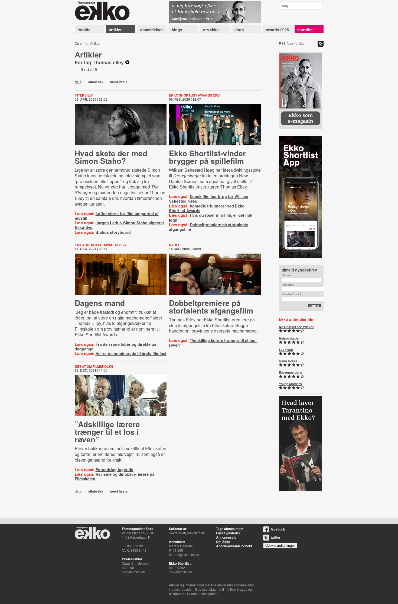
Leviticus (286, 349)
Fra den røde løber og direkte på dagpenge (115, 346)
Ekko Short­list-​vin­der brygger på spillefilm (207, 157)
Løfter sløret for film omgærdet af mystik (117, 216)
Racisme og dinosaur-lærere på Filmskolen (114, 476)
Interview (84, 95)
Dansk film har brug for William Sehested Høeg (208, 199)
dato (78, 81)
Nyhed (175, 245)
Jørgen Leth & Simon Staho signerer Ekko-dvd (119, 225)
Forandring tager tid (114, 469)
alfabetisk (95, 81)
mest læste (119, 81)
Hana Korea (288, 361)
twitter (275, 537)
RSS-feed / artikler (292, 43)
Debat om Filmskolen (94, 366)
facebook (278, 529)
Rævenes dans (290, 372)
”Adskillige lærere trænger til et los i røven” (213, 343)
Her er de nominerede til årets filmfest (131, 353)
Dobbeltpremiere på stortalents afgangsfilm (208, 227)
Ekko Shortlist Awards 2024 (195, 95)
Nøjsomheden (289, 338)
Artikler (95, 43)
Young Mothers (290, 384)
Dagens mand (100, 302)
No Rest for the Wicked (296, 327)
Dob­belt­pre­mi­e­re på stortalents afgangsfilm (211, 306)
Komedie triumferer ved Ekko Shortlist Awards (206, 208)
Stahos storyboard (113, 232)
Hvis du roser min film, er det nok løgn (210, 217)
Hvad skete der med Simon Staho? (111, 157)
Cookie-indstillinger (280, 546)
